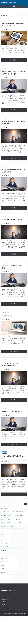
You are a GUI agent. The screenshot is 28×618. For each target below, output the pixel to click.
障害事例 (3, 572)
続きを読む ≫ (14, 60)
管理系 (2, 565)
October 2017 (4, 550)
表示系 (2, 568)
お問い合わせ (4, 604)
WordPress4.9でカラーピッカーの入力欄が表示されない (13, 515)
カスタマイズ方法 (4, 561)
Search (26, 504)
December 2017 (4, 546)
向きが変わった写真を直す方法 (12, 219)
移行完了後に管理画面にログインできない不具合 (11, 522)
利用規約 (4, 601)
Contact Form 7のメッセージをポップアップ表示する (12, 511)
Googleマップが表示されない (12, 411)
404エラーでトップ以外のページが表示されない (11, 519)
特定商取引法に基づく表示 (7, 599)
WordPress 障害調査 (8, 3)
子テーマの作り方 (8, 315)
